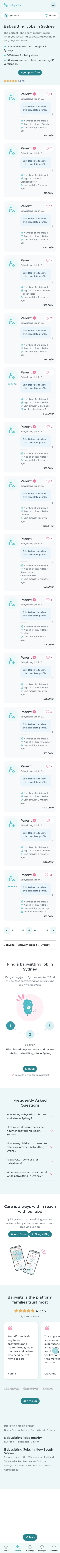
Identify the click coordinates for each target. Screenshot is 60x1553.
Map (32, 1537)
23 (28, 930)
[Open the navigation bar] (53, 5)
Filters (52, 15)
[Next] (53, 930)
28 (46, 930)
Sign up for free (30, 72)
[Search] (6, 15)
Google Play (42, 1234)
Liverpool (9, 1441)
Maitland (49, 1457)
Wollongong (35, 1457)
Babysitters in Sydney (43, 1430)
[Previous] (7, 930)
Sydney (8, 1457)
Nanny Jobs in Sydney (16, 1430)
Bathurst (19, 1465)
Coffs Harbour (11, 1469)
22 (22, 930)
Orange (8, 1465)
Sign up (30, 1068)
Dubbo (40, 1461)
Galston (35, 1441)
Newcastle (20, 1457)
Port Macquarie (26, 1461)
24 (35, 930)
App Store (20, 1234)
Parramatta (23, 1441)
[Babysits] (12, 4)
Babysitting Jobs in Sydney (19, 1426)
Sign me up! (30, 1400)
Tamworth (10, 1461)
